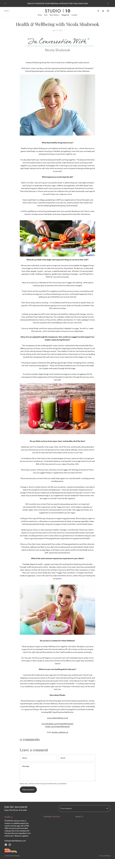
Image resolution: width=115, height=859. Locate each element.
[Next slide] (108, 3)
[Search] (98, 10)
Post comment (28, 789)
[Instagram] (9, 844)
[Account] (103, 10)
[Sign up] (107, 808)
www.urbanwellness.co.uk (57, 718)
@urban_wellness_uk (60, 732)
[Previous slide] (5, 3)
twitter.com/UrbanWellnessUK (57, 726)
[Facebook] (5, 844)
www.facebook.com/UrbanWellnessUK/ (58, 724)
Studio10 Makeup (14, 856)
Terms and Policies (105, 856)
